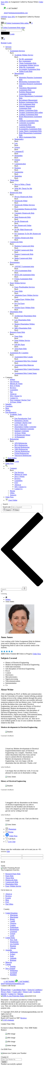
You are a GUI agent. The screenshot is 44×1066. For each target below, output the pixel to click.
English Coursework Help (23, 250)
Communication (20, 164)
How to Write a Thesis (22, 184)
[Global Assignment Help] (13, 28)
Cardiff (12, 921)
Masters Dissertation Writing (24, 324)
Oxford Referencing (21, 453)
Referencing (14, 439)
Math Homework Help (22, 217)
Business (17, 168)
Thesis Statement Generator (24, 429)
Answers (13, 495)
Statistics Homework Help (23, 238)
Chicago (13, 948)
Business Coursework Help (24, 246)
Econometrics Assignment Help (30, 129)
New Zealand (10, 968)
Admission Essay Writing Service (26, 295)
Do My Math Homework (23, 229)
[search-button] (23, 30)
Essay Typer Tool (20, 425)
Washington (14, 942)
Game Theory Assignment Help (30, 131)
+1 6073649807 (9, 981)
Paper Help (18, 336)
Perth (12, 956)
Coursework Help (16, 242)
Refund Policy (6, 990)
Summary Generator (21, 431)
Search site (6, 507)
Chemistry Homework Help (24, 213)
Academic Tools (16, 414)
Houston (13, 946)
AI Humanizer (19, 437)
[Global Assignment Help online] (16, 23)
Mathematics (18, 139)
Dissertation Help (16, 312)
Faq (11, 392)
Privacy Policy (6, 992)
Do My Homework (21, 221)
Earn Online (12, 458)
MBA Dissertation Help (22, 328)
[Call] (2, 8)
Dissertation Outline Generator (25, 427)
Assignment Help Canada (23, 357)
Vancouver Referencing (22, 455)
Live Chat (11, 842)
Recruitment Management (28, 100)
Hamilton (13, 975)
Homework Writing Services (24, 205)
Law (16, 143)
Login (9, 43)
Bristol (12, 919)
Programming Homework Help (25, 209)
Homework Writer (20, 201)
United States (10, 938)
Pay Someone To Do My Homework (27, 234)
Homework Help (16, 193)
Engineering (18, 172)
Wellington (14, 971)
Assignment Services (17, 51)
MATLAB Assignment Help (24, 275)
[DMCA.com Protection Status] (13, 996)
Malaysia (8, 962)
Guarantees (14, 390)
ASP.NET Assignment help (24, 266)
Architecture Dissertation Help (25, 316)
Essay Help (18, 291)
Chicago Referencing (22, 451)
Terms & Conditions (35, 990)
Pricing (12, 491)
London (13, 925)
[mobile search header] (2, 25)
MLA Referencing (21, 445)
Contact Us (14, 398)
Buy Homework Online (22, 225)
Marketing (18, 176)
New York (13, 940)
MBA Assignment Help (27, 137)
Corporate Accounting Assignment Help (27, 124)
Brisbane (13, 960)
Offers (12, 493)
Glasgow (13, 923)
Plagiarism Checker (21, 421)
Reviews (13, 388)
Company (13, 468)
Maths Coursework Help (23, 258)
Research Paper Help (17, 332)
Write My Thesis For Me (23, 188)
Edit (8, 851)
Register (4, 43)
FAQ (16, 483)
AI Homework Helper (22, 435)
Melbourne (14, 952)
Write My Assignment (27, 67)
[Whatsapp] (5, 8)
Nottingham (14, 927)
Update (4, 1062)
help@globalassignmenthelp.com (16, 13)
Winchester (14, 915)
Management (19, 73)
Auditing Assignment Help (28, 114)
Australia (8, 950)
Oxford (12, 934)
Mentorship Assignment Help (29, 82)
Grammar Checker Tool (22, 423)
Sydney (12, 954)
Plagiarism (12, 829)
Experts (8, 898)
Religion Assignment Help (28, 102)
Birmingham (14, 929)
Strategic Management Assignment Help (27, 107)
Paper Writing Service (22, 340)
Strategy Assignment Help (28, 110)
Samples (8, 404)
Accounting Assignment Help (29, 69)
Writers (12, 379)
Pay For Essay (19, 303)
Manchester (14, 917)
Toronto (13, 966)
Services (8, 47)
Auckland (13, 973)
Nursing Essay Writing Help (24, 308)
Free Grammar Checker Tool (20, 400)
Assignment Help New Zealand (25, 361)
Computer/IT (19, 151)
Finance (17, 160)
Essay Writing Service (18, 283)
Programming (15, 262)
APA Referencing (20, 443)
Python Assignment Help (23, 279)
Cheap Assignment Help (27, 63)
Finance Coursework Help (23, 254)
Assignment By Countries (19, 353)
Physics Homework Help (23, 197)
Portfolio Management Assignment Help (27, 93)
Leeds (12, 936)
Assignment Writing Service (29, 65)
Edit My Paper (19, 345)
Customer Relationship (27, 127)
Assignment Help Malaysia (24, 365)
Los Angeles (14, 944)
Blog (7, 408)
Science (17, 147)
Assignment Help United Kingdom (26, 369)
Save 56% (4, 2)
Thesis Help (14, 180)
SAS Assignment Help (27, 104)
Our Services (14, 381)
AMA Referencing (21, 449)
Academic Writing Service (23, 55)
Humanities (18, 156)
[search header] (6, 466)
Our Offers (9, 904)
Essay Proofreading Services (24, 287)
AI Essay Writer (15, 402)
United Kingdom (11, 913)
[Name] (24, 589)
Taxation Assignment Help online (31, 112)
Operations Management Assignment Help (27, 89)
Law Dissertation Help (22, 320)
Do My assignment (25, 59)
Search (8, 510)
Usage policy (17, 992)
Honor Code (27, 992)
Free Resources (10, 412)
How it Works (15, 386)
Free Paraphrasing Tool (22, 418)
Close (16, 510)
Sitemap (20, 994)
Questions (9, 406)
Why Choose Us (16, 396)
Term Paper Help (20, 349)
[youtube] (2, 988)
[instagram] (1, 988)
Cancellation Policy (19, 990)
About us (13, 394)
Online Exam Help (25, 71)
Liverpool (13, 931)
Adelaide (13, 958)
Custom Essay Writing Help (24, 299)
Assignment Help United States (25, 373)
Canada (8, 964)
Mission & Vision (16, 384)
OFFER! (4, 17)
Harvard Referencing (21, 447)
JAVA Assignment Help (22, 271)
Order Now (37, 654)
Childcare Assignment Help (29, 121)
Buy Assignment (25, 61)
